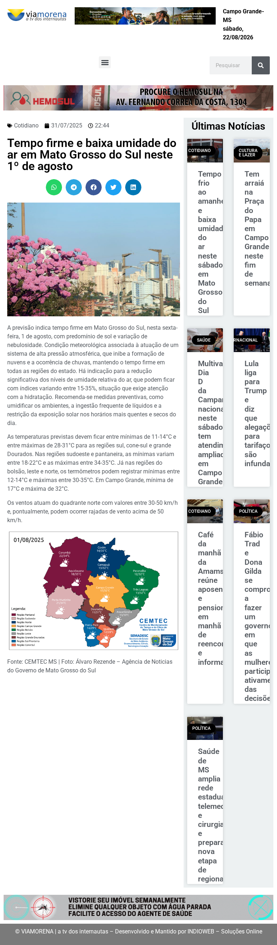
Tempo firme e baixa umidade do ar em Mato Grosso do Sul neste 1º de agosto (91, 154)
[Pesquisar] (261, 65)
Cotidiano (26, 125)
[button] (105, 62)
